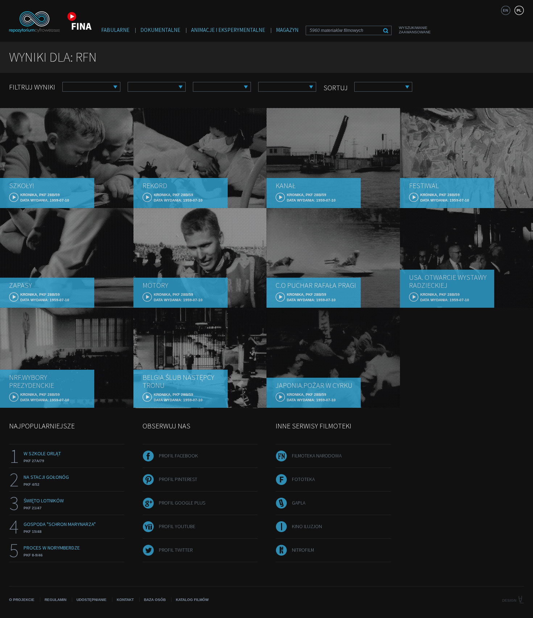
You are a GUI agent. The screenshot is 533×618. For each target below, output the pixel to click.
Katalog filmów (192, 600)
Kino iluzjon (307, 526)
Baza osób (155, 600)
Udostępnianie (92, 600)
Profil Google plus (182, 502)
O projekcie (21, 600)
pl (519, 10)
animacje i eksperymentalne (228, 29)
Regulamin (55, 600)
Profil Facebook (178, 455)
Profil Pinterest (178, 479)
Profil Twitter (176, 550)
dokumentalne (160, 29)
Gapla (298, 502)
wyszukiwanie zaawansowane (415, 30)
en (505, 10)
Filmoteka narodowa (317, 455)
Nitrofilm (303, 550)
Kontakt (125, 600)
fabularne (115, 29)
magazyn (287, 29)
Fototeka (303, 479)
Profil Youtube (177, 526)
